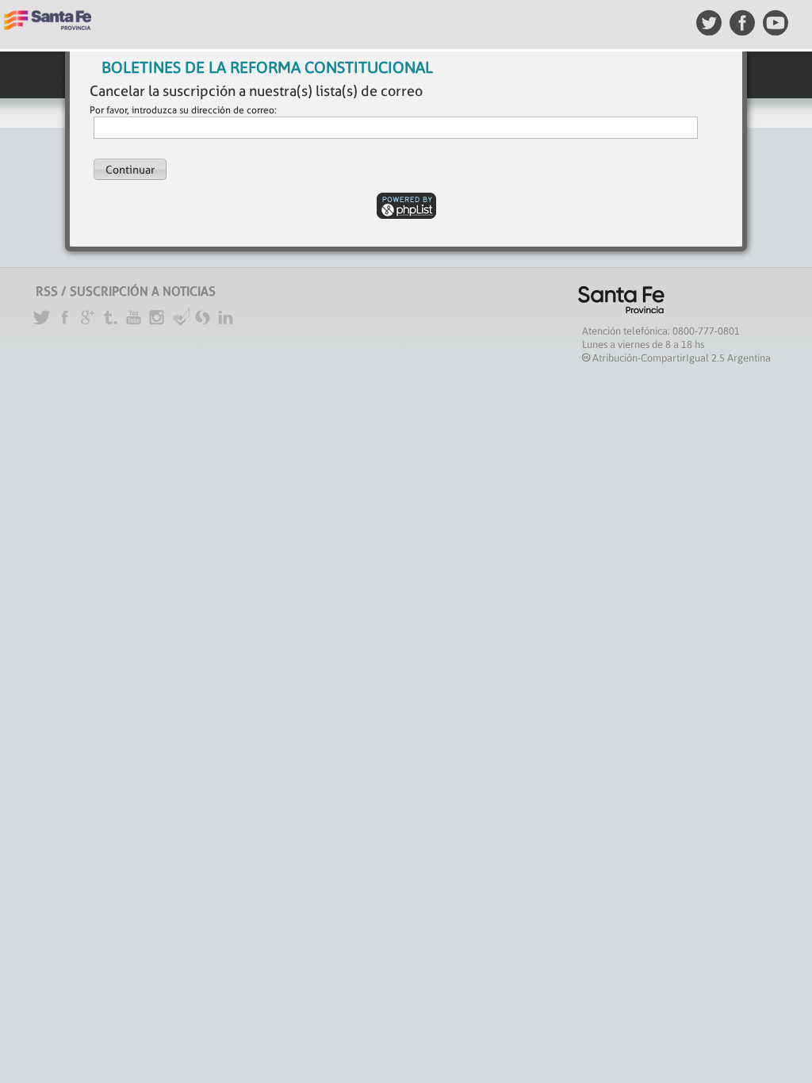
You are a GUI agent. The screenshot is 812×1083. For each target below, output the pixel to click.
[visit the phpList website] (406, 204)
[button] (130, 169)
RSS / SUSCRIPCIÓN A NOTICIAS (126, 291)
